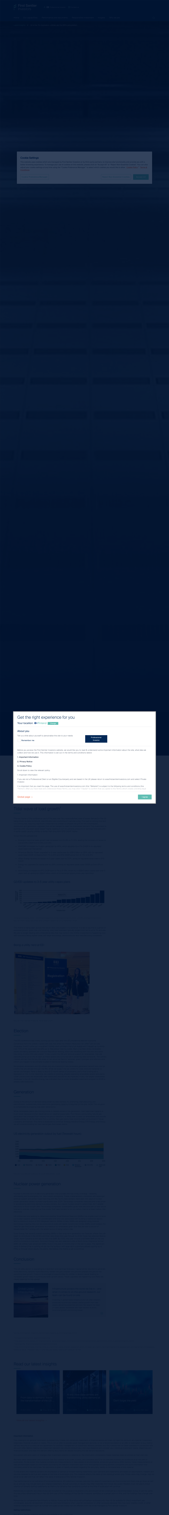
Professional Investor (96, 738)
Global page (24, 796)
